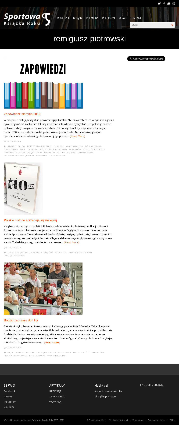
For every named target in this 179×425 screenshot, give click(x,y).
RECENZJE (63, 18)
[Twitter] (159, 3)
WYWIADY (55, 401)
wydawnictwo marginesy (80, 152)
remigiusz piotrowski (94, 149)
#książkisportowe (105, 396)
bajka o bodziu (15, 352)
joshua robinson (93, 146)
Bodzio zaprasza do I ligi (21, 320)
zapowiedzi (41, 156)
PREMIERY (92, 18)
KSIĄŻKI (78, 18)
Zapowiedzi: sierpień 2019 (22, 114)
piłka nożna (75, 149)
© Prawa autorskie (95, 420)
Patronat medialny (156, 420)
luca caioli (32, 149)
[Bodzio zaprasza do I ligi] (43, 314)
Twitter (8, 396)
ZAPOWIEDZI (57, 396)
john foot (58, 146)
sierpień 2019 (11, 152)
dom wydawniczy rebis (39, 146)
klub (22, 149)
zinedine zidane (57, 156)
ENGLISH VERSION (151, 384)
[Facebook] (164, 3)
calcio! (21, 146)
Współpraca (138, 420)
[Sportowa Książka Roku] (28, 25)
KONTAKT (135, 18)
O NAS (122, 18)
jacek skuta (36, 252)
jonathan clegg (74, 146)
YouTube (9, 407)
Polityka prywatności (118, 420)
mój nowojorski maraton (53, 149)
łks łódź (48, 252)
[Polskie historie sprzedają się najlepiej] (23, 214)
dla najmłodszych (46, 352)
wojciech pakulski (56, 356)
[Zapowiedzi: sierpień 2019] (43, 107)
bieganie (12, 146)
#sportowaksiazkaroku (108, 391)
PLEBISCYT (108, 18)
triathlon (49, 152)
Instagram (10, 401)
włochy (61, 152)
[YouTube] (168, 3)
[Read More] (77, 136)
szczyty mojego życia (30, 152)
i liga (76, 352)
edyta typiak (64, 352)
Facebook (9, 391)
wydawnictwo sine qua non (19, 156)
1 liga (10, 252)
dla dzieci (30, 352)
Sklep (172, 420)
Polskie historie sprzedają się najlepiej (30, 220)
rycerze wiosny (37, 356)
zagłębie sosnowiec (15, 256)
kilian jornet (11, 149)
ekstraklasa (21, 252)
